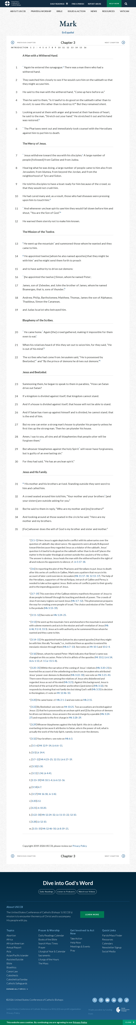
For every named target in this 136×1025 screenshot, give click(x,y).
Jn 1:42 (52, 793)
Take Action (76, 938)
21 (107, 667)
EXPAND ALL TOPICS (16, 989)
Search (126, 3)
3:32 (33, 738)
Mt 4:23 (44, 759)
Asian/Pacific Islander (18, 955)
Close (128, 1022)
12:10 (73, 814)
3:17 (34, 793)
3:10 (34, 766)
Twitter (94, 1000)
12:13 (93, 575)
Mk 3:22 (75, 674)
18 (84, 561)
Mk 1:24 (58, 614)
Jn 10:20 (41, 807)
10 (59, 47)
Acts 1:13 (34, 660)
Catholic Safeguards (17, 983)
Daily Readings (57, 4)
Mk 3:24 (105, 713)
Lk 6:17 (64, 759)
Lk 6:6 (55, 745)
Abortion (11, 935)
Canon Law (12, 971)
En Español (68, 32)
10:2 (105, 646)
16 (85, 47)
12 (68, 47)
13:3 (44, 629)
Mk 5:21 (102, 674)
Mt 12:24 (46, 814)
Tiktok (126, 1000)
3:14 (33, 639)
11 (63, 47)
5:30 (40, 766)
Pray (72, 950)
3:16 (33, 653)
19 (37, 593)
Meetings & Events (80, 946)
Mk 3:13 (48, 608)
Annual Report (14, 947)
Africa (10, 939)
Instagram (120, 1000)
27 (30, 717)
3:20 (33, 667)
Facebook (101, 1000)
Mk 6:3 (68, 738)
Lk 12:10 (41, 821)
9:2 (36, 629)
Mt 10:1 (94, 646)
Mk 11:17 (80, 575)
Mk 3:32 (98, 685)
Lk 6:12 (57, 780)
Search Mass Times (48, 943)
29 (79, 717)
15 (81, 47)
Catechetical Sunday (17, 979)
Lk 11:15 (60, 814)
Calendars (107, 943)
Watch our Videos (87, 891)
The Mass (43, 963)
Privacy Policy (80, 845)
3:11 (33, 614)
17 (98, 575)
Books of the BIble (47, 939)
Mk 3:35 (96, 689)
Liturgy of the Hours (48, 959)
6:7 (39, 787)
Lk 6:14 (108, 657)
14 (76, 47)
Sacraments (44, 955)
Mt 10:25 (69, 706)
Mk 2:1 (60, 699)
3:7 (33, 593)
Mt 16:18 (43, 793)
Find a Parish (78, 4)
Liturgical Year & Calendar (51, 951)
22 (67, 814)
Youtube (107, 1000)
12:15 (57, 759)
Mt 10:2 (99, 657)
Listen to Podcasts (66, 891)
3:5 (33, 752)
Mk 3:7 (75, 600)
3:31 (35, 828)
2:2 (39, 800)
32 (53, 814)
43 (109, 674)
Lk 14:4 (40, 752)
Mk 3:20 (101, 667)
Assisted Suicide (15, 959)
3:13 (33, 621)
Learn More (92, 914)
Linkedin (113, 1000)
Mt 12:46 (61, 692)
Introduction (19, 47)
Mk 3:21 (68, 682)
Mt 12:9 (43, 745)
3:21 (33, 807)
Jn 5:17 (77, 561)
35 (38, 667)
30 (82, 674)
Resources (107, 939)
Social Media (108, 951)
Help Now (114, 4)
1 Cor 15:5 (48, 660)
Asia (9, 951)
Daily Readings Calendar (68, 3)
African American (15, 943)
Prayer (41, 947)
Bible (9, 963)
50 (68, 692)
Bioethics (11, 967)
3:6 (33, 568)
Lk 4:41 (47, 773)
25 (64, 614)
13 (72, 47)
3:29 (33, 724)
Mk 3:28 (73, 717)
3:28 (33, 821)
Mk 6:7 (66, 646)
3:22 (33, 706)
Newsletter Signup (112, 947)
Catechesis (12, 975)
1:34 (40, 773)
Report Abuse (94, 4)
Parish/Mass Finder (112, 935)
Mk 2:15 (87, 699)
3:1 (33, 540)
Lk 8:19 (60, 828)
